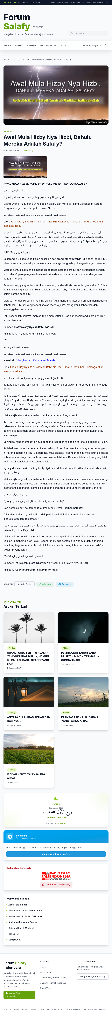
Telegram (66, 584)
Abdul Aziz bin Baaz (18, 904)
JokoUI (60, 1009)
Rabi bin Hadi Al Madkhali (21, 928)
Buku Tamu (45, 972)
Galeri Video (46, 988)
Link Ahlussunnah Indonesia (53, 983)
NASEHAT (31, 45)
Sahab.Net (13, 934)
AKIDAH (7, 45)
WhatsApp (47, 584)
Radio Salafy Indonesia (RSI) (53, 977)
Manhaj (16, 59)
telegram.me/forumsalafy (55, 854)
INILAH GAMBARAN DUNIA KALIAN (64, 2)
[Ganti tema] (105, 45)
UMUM (63, 45)
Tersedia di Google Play (58, 884)
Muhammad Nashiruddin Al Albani (25, 910)
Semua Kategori (91, 45)
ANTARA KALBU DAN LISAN (27, 2)
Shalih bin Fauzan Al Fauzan (22, 922)
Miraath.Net (14, 939)
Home (6, 59)
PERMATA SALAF (48, 45)
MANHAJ (18, 45)
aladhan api (61, 823)
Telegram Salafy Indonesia (14, 994)
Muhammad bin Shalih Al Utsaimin (25, 916)
